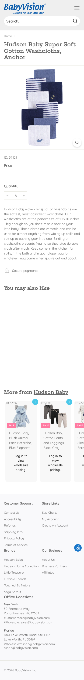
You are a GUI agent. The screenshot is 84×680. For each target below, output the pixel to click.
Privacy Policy (14, 538)
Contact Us (11, 512)
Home (8, 36)
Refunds (10, 525)
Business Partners (54, 566)
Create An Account (55, 525)
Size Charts (49, 512)
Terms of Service (16, 545)
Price (8, 165)
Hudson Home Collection (21, 566)
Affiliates (48, 572)
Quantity (11, 186)
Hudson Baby (51, 392)
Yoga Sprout (12, 592)
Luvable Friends (15, 579)
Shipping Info (13, 532)
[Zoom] (77, 142)
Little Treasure (14, 572)
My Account (50, 519)
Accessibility (12, 519)
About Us (48, 559)
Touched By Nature (17, 585)
